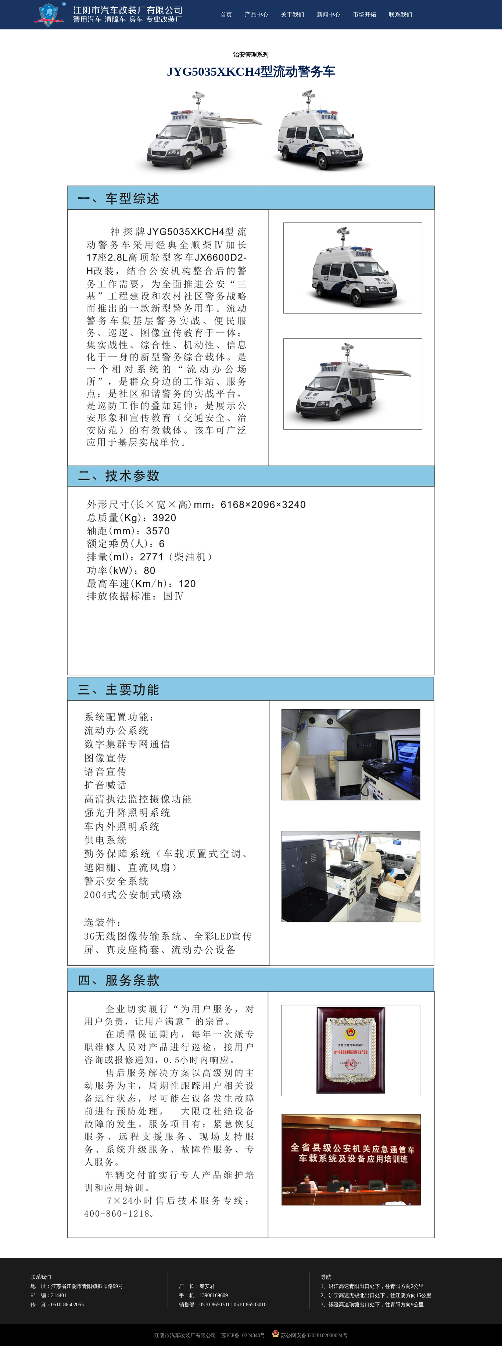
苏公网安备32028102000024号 (314, 1335)
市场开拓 (364, 14)
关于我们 (292, 14)
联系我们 (400, 14)
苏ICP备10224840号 (243, 1335)
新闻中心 (328, 14)
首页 (226, 14)
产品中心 (256, 14)
